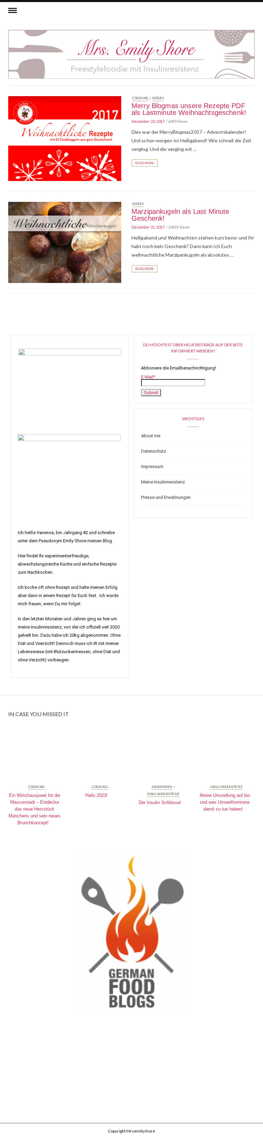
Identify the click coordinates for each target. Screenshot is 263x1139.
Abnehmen (162, 787)
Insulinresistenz (163, 794)
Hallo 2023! (96, 795)
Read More (144, 163)
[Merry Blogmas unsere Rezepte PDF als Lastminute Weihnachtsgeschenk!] (64, 138)
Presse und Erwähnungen (166, 497)
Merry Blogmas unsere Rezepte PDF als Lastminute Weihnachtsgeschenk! (189, 109)
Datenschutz (153, 451)
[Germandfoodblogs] (131, 932)
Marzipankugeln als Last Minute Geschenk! (180, 215)
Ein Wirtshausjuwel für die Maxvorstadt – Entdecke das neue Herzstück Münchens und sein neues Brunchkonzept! (35, 809)
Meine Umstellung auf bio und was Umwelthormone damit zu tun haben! (225, 802)
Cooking (140, 98)
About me (150, 435)
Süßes (158, 98)
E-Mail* (148, 376)
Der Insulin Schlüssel (160, 802)
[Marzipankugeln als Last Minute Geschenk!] (64, 242)
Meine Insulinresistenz (163, 481)
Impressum (152, 466)
